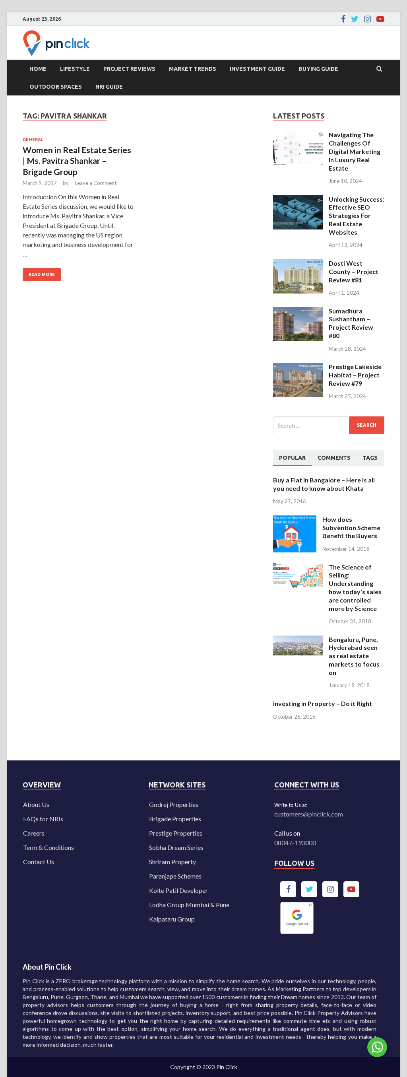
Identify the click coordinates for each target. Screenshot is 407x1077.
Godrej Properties (173, 804)
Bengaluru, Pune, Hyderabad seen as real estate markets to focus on (354, 656)
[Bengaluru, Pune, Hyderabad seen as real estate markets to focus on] (298, 640)
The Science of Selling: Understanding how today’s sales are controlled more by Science (355, 587)
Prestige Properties (175, 833)
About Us (36, 804)
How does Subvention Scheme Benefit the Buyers (351, 527)
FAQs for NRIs (43, 818)
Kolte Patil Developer (178, 890)
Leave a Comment (95, 183)
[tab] (292, 458)
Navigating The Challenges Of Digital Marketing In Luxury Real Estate (354, 151)
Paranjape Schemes (175, 876)
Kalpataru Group (172, 919)
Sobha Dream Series (176, 847)
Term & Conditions (48, 847)
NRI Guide (109, 87)
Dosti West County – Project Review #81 (353, 271)
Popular (292, 458)
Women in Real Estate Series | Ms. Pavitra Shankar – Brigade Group (77, 161)
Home (38, 69)
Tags (370, 458)
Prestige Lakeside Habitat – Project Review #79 (355, 375)
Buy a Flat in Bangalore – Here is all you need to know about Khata (324, 484)
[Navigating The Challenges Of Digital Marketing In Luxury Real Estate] (298, 135)
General (33, 139)
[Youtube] (380, 19)
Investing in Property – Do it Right (322, 703)
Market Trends (192, 69)
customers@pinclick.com (308, 814)
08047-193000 (295, 842)
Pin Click (226, 1066)
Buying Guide (318, 69)
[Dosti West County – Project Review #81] (298, 264)
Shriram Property (172, 861)
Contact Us (38, 861)
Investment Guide (257, 69)
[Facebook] (343, 19)
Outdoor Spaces (55, 87)
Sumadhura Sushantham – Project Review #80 (351, 323)
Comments (334, 458)
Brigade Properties (175, 818)
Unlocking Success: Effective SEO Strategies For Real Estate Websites (356, 215)
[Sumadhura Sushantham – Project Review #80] (298, 311)
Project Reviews (129, 69)
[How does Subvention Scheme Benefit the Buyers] (294, 520)
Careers (34, 833)
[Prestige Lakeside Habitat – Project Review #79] (298, 367)
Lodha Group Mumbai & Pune (189, 904)
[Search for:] (328, 425)
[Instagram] (367, 19)
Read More (39, 272)
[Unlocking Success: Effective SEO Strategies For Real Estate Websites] (298, 200)
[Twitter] (354, 19)
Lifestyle (75, 69)
